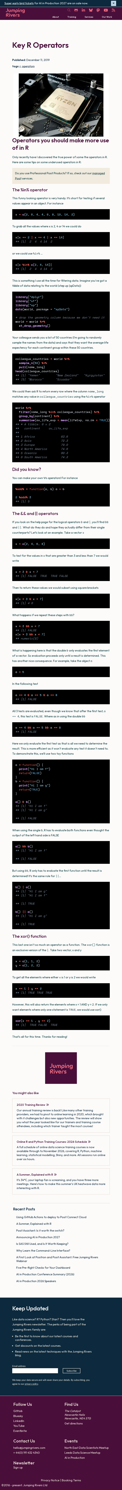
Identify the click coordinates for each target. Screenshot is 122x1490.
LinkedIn (18, 1421)
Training (71, 16)
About (55, 16)
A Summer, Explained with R (35, 1174)
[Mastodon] (98, 10)
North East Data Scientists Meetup (86, 1448)
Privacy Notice (50, 1480)
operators (28, 66)
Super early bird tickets (19, 3)
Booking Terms (71, 1480)
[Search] (69, 10)
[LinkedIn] (83, 10)
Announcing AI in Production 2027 (38, 1237)
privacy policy (31, 1384)
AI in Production (74, 1458)
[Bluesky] (91, 10)
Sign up (18, 1467)
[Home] (15, 12)
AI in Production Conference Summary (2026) (45, 1274)
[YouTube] (105, 10)
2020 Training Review (31, 1105)
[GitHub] (76, 10)
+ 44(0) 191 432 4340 (26, 1452)
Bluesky (18, 1416)
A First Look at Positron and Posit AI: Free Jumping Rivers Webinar (57, 1259)
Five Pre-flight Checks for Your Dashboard (43, 1267)
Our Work (107, 16)
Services (89, 16)
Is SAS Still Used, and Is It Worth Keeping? (42, 1244)
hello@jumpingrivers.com (29, 1448)
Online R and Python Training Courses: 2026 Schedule (52, 1142)
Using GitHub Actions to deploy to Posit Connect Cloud (51, 1217)
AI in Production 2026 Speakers (36, 1281)
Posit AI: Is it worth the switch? (40, 1230)
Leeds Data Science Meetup (82, 1452)
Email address (19, 1366)
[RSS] (113, 10)
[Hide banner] (113, 3)
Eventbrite (20, 1431)
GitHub (17, 1411)
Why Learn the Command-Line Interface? (43, 1250)
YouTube (18, 1426)
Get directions (73, 1423)
